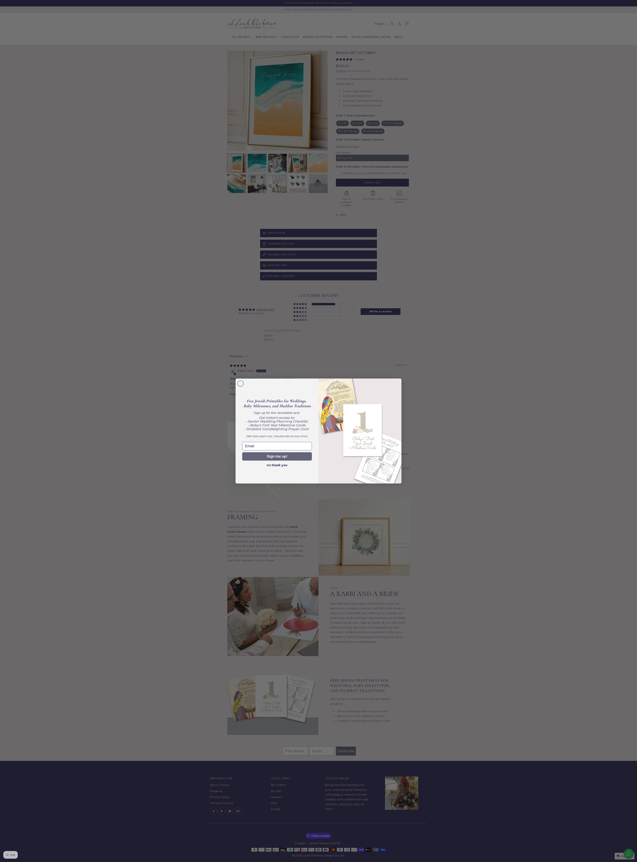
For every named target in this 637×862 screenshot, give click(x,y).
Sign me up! (277, 456)
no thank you (277, 465)
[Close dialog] (241, 383)
